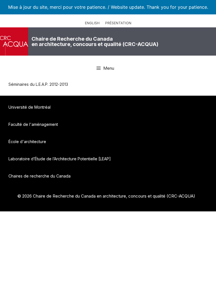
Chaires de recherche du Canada (39, 176)
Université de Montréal (29, 107)
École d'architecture (27, 141)
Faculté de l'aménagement (33, 124)
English (92, 23)
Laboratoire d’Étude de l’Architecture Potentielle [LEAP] (59, 158)
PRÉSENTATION (118, 23)
